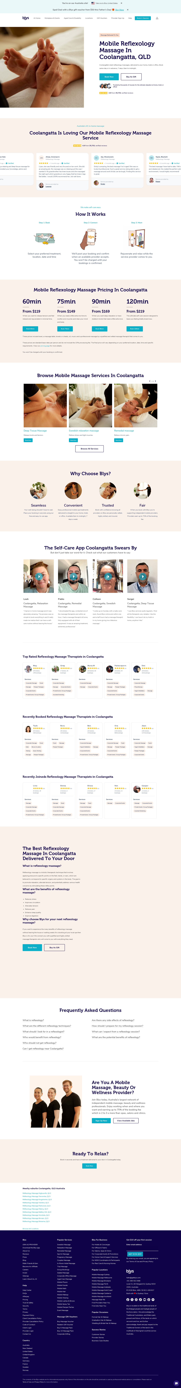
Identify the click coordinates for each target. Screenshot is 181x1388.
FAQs (25, 1293)
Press (25, 1257)
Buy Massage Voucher (65, 1321)
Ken (116, 786)
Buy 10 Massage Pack (65, 1331)
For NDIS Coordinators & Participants (106, 1260)
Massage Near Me (98, 1299)
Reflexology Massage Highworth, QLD (37, 1193)
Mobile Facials (62, 1285)
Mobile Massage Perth (100, 1284)
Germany (26, 1361)
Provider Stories (98, 1337)
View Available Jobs (126, 1120)
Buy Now (119, 9)
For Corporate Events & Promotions (105, 1254)
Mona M (91, 666)
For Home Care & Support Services (105, 1257)
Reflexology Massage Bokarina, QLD (36, 1221)
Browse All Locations (31, 1229)
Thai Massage (62, 1266)
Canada (25, 1358)
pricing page (45, 346)
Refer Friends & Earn (30, 1263)
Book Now (109, 77)
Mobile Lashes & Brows (66, 1301)
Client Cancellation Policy (32, 1318)
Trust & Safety (28, 1303)
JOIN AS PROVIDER (30, 1244)
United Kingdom (29, 1354)
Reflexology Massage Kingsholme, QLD (37, 1199)
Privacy (25, 1312)
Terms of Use (134, 1261)
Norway (25, 1370)
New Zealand (27, 1348)
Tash (35, 726)
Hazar (103, 181)
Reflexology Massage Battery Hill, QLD (37, 1212)
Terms (25, 1309)
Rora (62, 726)
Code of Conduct (29, 1325)
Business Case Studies (100, 1341)
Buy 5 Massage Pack (64, 1328)
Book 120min (134, 329)
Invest (25, 1273)
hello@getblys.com (133, 1278)
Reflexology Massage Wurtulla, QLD (36, 1215)
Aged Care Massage (64, 1279)
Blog (24, 1260)
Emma (63, 786)
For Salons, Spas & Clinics (101, 1251)
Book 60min (30, 329)
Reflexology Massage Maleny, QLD (35, 1209)
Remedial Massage (64, 1251)
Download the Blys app (31, 1248)
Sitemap (26, 1276)
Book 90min (100, 329)
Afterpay (26, 1296)
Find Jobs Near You (99, 1306)
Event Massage (62, 1310)
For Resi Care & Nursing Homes (104, 1263)
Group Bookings (63, 1270)
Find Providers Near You (101, 1303)
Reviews (26, 1254)
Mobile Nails (61, 1288)
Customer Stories (98, 1334)
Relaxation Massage (64, 1248)
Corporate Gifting (63, 1334)
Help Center (27, 1290)
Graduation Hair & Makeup (101, 1320)
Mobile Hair (61, 1291)
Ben (89, 726)
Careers (25, 1270)
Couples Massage (63, 1260)
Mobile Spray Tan (63, 1304)
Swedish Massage (63, 1244)
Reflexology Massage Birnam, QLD (35, 1218)
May (35, 666)
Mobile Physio (62, 1282)
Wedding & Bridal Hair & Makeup (104, 1323)
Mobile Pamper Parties (65, 1307)
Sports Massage (63, 1254)
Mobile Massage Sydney (101, 1274)
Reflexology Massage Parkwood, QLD (36, 1206)
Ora (116, 726)
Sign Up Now (101, 1120)
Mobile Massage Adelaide (101, 1287)
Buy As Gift (131, 77)
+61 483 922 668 (133, 1281)
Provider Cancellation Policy (33, 1321)
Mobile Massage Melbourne (102, 1278)
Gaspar (145, 786)
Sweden (26, 1367)
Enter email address (134, 1244)
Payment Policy (28, 1315)
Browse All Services (89, 449)
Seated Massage (63, 1273)
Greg (62, 666)
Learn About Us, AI (30, 1279)
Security (26, 1306)
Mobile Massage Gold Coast (102, 1290)
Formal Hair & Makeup (100, 1317)
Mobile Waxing (62, 1298)
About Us (26, 1251)
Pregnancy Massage (64, 1257)
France (25, 1364)
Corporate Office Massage (66, 1276)
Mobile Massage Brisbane (101, 1281)
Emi (143, 666)
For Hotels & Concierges (101, 1244)
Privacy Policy (148, 1261)
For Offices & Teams (99, 1248)
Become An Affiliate (30, 1266)
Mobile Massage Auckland (101, 1296)
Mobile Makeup (62, 1295)
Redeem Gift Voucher (65, 1325)
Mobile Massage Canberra (101, 1293)
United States (28, 1351)
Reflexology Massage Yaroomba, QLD (36, 1196)
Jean (144, 726)
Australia (26, 1345)
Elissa (90, 786)
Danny (158, 181)
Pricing (25, 1299)
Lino (35, 786)
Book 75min (65, 329)
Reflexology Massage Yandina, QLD (36, 1203)
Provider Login (28, 1331)
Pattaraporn (120, 666)
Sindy (48, 184)
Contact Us (27, 1334)
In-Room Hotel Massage (66, 1263)
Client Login (27, 1328)
